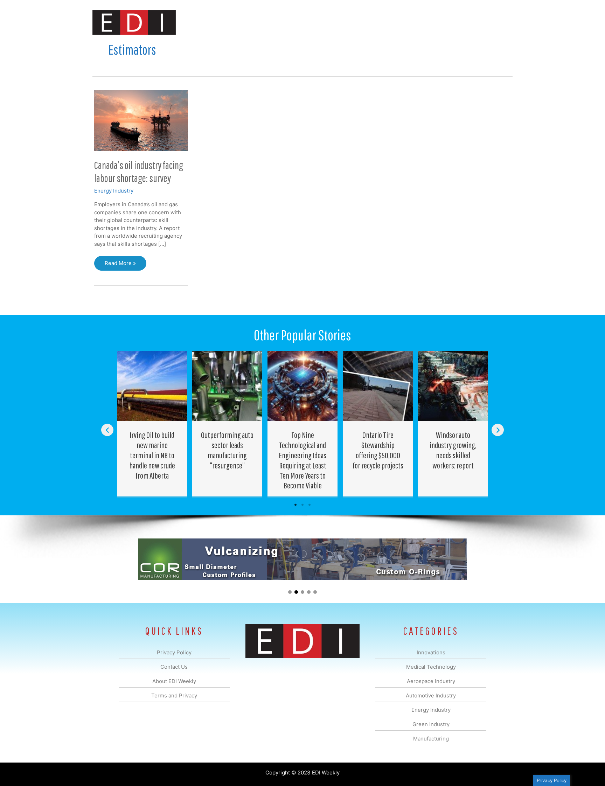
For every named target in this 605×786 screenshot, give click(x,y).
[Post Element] (152, 423)
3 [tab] (309, 504)
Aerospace (284, 22)
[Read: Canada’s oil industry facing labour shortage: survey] (141, 120)
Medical (253, 22)
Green (379, 22)
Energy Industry (113, 190)
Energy (353, 22)
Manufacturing (413, 22)
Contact (476, 22)
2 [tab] (302, 504)
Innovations (220, 22)
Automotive (320, 22)
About (448, 22)
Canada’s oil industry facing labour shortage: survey (138, 171)
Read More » (120, 265)
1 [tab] (295, 504)
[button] (502, 22)
